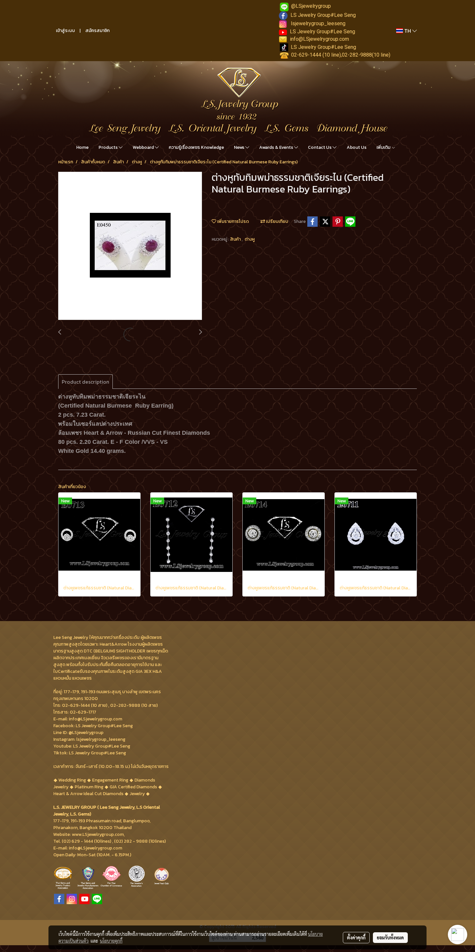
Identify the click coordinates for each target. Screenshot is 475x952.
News (239, 147)
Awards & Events (276, 147)
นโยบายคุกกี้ (111, 941)
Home (82, 147)
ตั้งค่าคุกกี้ (356, 937)
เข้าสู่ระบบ (65, 30)
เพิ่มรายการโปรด (232, 221)
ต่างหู (250, 239)
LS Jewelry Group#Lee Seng (323, 15)
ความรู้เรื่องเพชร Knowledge (196, 147)
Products (109, 147)
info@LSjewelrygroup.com (319, 39)
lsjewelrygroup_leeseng (318, 23)
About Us (356, 147)
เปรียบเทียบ (276, 221)
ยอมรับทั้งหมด (390, 937)
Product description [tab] (85, 382)
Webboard (144, 147)
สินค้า (236, 239)
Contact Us (320, 147)
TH (407, 31)
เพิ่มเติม (383, 147)
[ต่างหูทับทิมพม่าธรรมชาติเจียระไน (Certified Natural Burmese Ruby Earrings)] (130, 246)
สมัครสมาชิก (97, 30)
